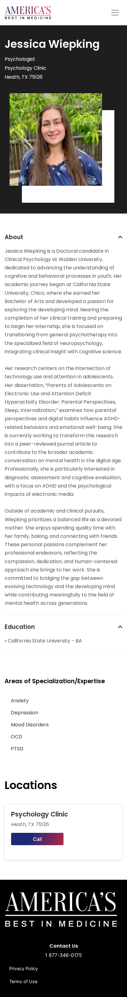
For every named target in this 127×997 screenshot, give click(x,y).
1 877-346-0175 (63, 955)
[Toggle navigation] (115, 13)
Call (37, 839)
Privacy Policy (23, 968)
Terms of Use (23, 981)
